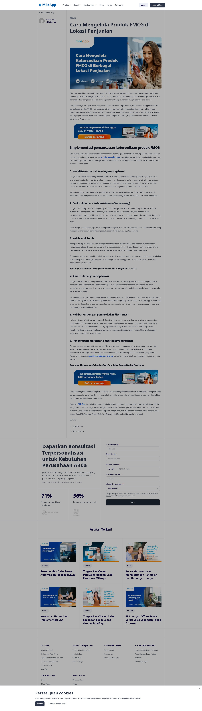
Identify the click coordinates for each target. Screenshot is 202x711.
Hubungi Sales (157, 5)
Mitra (101, 5)
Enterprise (119, 5)
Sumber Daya (89, 5)
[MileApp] (47, 5)
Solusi (76, 5)
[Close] (199, 688)
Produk (66, 5)
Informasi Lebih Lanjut (57, 703)
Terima (40, 703)
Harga (109, 5)
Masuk (143, 5)
